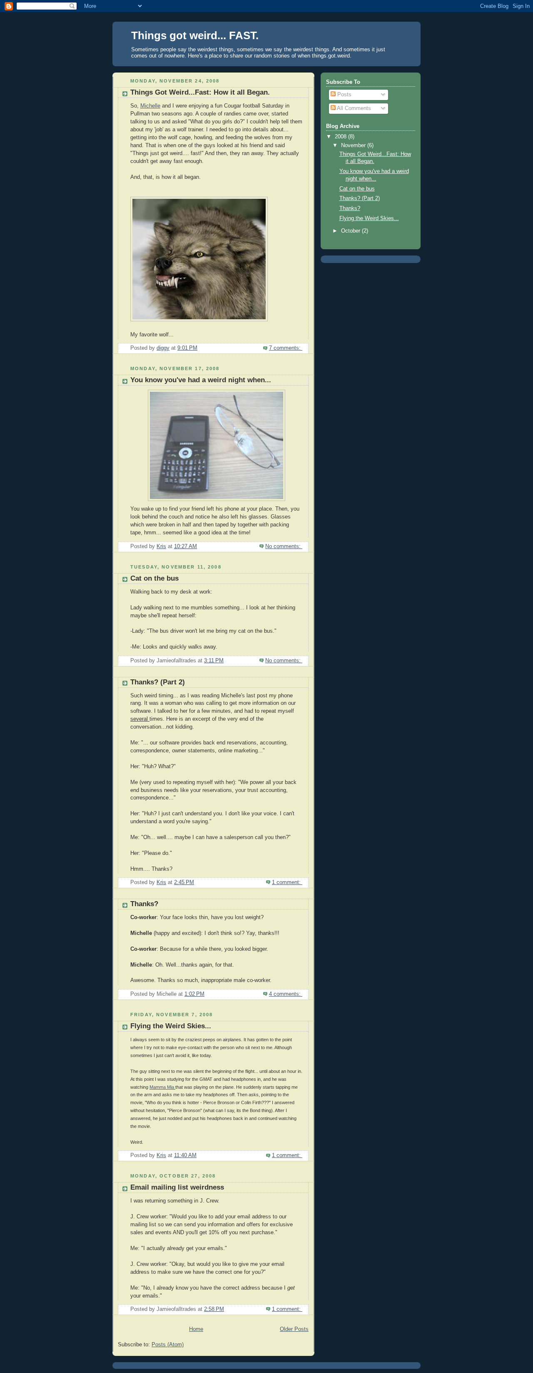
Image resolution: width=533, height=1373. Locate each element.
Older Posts (294, 1329)
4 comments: (285, 994)
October (351, 231)
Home (196, 1329)
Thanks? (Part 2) (157, 682)
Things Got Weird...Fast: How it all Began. (200, 92)
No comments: (283, 546)
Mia (162, 1087)
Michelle (150, 106)
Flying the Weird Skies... (170, 1026)
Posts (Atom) (168, 1345)
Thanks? (144, 904)
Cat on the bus (154, 578)
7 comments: (285, 348)
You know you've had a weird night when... (200, 380)
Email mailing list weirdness (177, 1187)
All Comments (353, 108)
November (354, 145)
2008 (341, 137)
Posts (343, 95)
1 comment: (287, 882)
